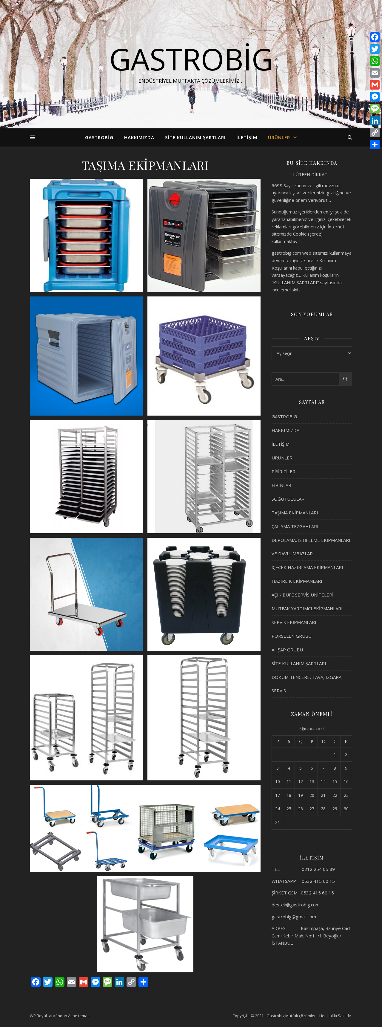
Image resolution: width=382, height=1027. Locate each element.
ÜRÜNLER (279, 137)
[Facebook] (375, 37)
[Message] (375, 109)
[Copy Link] (375, 133)
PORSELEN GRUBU (292, 636)
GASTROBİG (99, 137)
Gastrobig (191, 59)
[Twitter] (375, 49)
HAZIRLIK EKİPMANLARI (297, 581)
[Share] (375, 144)
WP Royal (38, 1015)
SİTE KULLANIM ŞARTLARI (195, 137)
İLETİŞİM (246, 137)
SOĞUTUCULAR (288, 499)
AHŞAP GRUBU (287, 650)
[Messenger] (375, 97)
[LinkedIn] (375, 121)
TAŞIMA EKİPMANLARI (295, 513)
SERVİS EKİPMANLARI (294, 622)
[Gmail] (375, 85)
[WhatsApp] (375, 61)
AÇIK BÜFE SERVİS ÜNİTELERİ (302, 595)
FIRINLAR (281, 485)
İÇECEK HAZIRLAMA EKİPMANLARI (307, 567)
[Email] (375, 73)
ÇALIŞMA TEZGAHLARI (295, 526)
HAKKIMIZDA (139, 137)
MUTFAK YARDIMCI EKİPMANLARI (307, 608)
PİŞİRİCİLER (283, 471)
